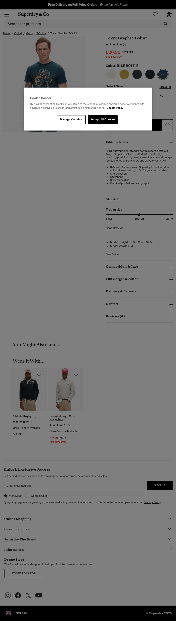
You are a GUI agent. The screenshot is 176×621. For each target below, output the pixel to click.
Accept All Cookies (102, 119)
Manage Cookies (71, 119)
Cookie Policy (115, 107)
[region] (88, 109)
